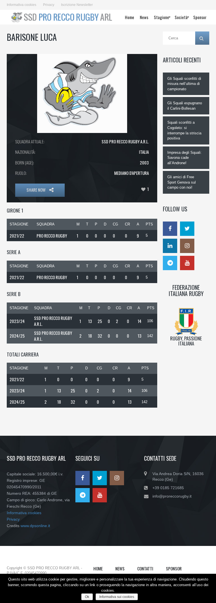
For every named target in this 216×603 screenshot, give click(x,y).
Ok (87, 597)
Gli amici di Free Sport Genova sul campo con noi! (181, 182)
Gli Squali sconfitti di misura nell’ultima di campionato (184, 83)
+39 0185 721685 (168, 487)
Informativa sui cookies (116, 597)
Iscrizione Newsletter (77, 5)
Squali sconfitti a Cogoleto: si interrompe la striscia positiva (184, 130)
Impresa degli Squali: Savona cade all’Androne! (184, 157)
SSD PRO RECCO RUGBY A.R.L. (125, 141)
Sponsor (174, 568)
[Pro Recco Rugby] (61, 17)
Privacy (48, 5)
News (120, 568)
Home (98, 568)
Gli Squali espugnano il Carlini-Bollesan (184, 105)
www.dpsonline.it (35, 525)
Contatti (145, 568)
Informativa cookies (21, 5)
